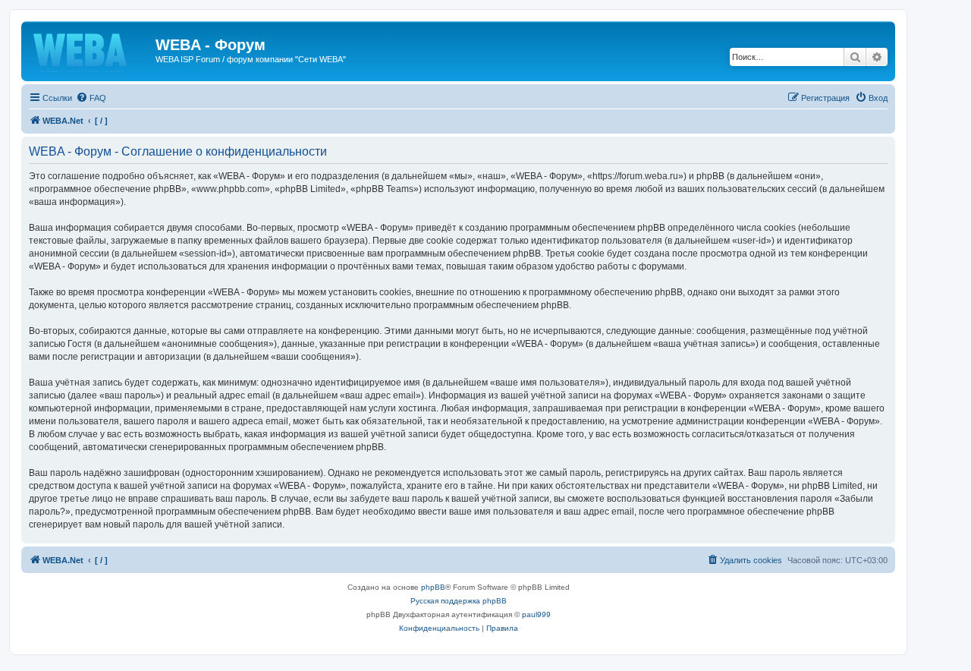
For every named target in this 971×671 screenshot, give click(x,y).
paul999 (536, 614)
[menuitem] (91, 98)
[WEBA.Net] (90, 49)
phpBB (433, 587)
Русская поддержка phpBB (458, 601)
